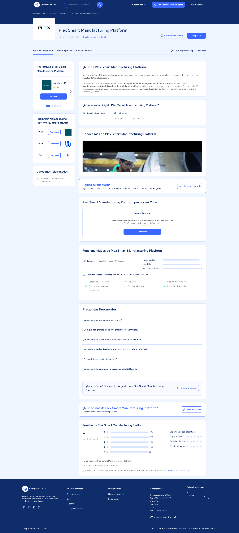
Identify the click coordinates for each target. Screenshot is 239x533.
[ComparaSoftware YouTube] (28, 507)
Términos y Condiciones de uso (203, 528)
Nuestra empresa (75, 488)
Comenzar (142, 231)
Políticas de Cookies (180, 528)
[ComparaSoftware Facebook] (33, 507)
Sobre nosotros (73, 494)
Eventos (70, 503)
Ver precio (196, 35)
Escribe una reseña (177, 470)
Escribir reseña (194, 409)
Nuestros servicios (116, 494)
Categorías (137, 4)
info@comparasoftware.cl (165, 517)
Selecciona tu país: (196, 487)
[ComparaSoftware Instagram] (38, 507)
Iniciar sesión (197, 4)
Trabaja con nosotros (75, 508)
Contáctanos (156, 488)
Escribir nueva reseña (93, 37)
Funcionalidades (84, 50)
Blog (69, 499)
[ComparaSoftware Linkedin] (23, 507)
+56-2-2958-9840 (158, 510)
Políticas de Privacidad (161, 528)
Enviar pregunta (188, 388)
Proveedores (114, 488)
